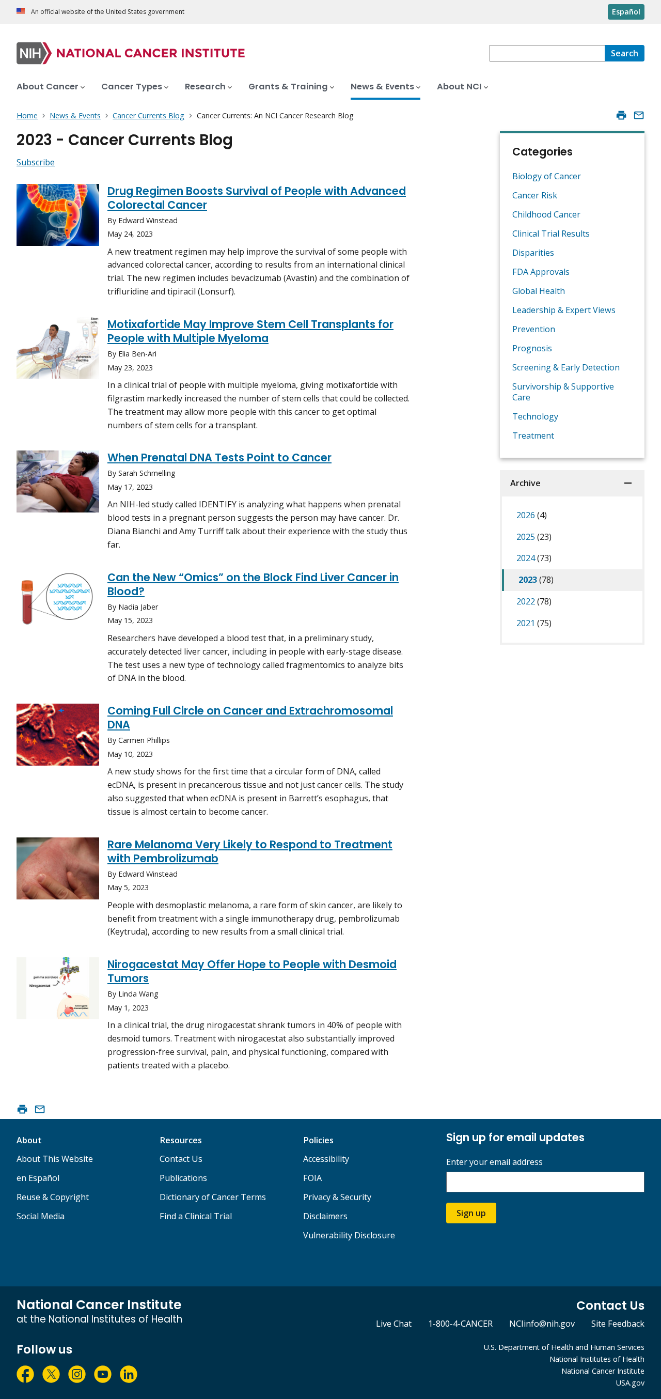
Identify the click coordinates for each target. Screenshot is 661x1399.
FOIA (312, 1178)
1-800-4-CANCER (460, 1323)
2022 (534, 601)
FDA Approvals (541, 271)
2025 (534, 536)
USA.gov (630, 1383)
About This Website (55, 1158)
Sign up (471, 1213)
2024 (534, 558)
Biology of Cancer (546, 176)
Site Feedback (617, 1323)
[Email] (638, 115)
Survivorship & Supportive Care (563, 392)
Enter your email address (494, 1162)
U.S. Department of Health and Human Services (564, 1347)
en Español (38, 1178)
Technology (535, 416)
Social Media (41, 1216)
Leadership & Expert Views (564, 310)
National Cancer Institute (602, 1371)
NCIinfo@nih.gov (542, 1323)
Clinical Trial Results (551, 233)
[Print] (621, 115)
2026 (531, 515)
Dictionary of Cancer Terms (213, 1197)
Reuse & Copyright (53, 1197)
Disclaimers (325, 1216)
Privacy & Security (337, 1197)
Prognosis (532, 348)
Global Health (538, 291)
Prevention (533, 329)
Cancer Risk (534, 195)
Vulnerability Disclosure (349, 1235)
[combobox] (547, 53)
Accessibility (326, 1158)
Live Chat (394, 1323)
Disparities (533, 252)
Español (626, 12)
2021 (534, 623)
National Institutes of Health (596, 1359)
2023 (536, 579)
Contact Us (181, 1158)
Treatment (533, 435)
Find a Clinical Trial (196, 1216)
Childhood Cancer (546, 214)
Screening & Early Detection (566, 367)
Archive (525, 483)
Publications (183, 1178)
